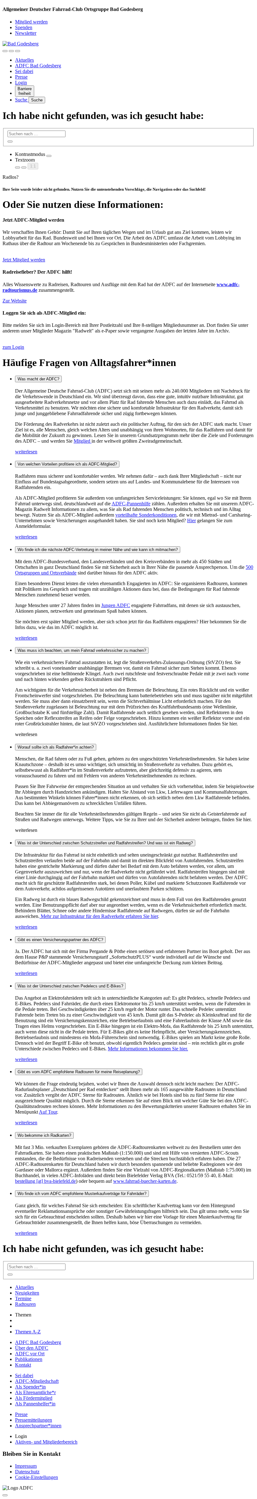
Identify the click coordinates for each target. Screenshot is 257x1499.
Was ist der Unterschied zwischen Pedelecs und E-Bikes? (70, 986)
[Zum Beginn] (5, 1495)
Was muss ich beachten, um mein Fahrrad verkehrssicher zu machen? (82, 650)
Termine (23, 1298)
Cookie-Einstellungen (36, 1477)
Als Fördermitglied (33, 1398)
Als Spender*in (30, 1386)
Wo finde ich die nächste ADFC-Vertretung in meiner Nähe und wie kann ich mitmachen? (98, 549)
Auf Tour (48, 1112)
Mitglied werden (31, 21)
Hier (191, 520)
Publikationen (28, 1359)
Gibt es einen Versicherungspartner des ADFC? (60, 939)
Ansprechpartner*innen (38, 1425)
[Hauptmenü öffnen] (17, 51)
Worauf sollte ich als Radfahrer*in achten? (56, 747)
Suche (22, 99)
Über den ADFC (31, 1348)
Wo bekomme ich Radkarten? (44, 1135)
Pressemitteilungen (33, 1420)
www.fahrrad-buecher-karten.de (144, 1181)
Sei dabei (24, 71)
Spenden (23, 27)
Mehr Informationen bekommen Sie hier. (148, 1048)
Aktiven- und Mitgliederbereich (46, 1442)
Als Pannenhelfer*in (35, 1403)
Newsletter (25, 33)
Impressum (26, 1466)
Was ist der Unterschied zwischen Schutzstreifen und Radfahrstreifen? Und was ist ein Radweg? (105, 843)
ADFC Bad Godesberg (38, 65)
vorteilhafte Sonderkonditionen (145, 515)
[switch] (48, 156)
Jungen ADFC (115, 605)
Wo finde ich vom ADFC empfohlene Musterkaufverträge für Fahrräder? (82, 1193)
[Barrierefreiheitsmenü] (5, 51)
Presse (21, 77)
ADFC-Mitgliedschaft (37, 1381)
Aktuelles (24, 60)
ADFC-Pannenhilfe (131, 503)
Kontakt (23, 1365)
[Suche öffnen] (11, 51)
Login (21, 82)
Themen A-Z (28, 1331)
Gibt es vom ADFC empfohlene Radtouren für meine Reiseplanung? (79, 1071)
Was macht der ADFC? (38, 379)
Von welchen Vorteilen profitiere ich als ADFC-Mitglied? (67, 464)
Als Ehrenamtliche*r (35, 1392)
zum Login (13, 347)
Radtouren (25, 1304)
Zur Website (15, 300)
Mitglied (83, 441)
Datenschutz (27, 1471)
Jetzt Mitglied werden (24, 259)
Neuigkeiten (27, 1293)
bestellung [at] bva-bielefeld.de (45, 1181)
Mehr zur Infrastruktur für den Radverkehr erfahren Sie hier (98, 916)
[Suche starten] (10, 141)
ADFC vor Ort (30, 1353)
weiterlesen (26, 451)
